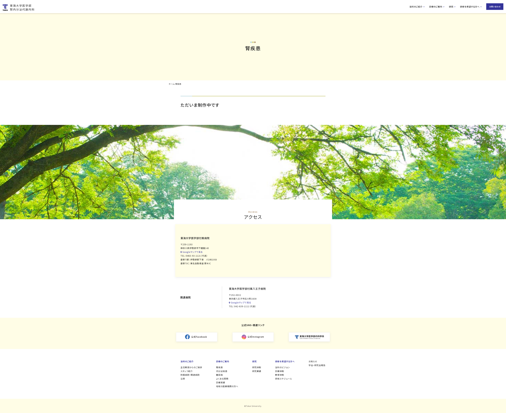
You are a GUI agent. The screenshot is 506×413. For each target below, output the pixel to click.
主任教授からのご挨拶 (191, 367)
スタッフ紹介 (187, 371)
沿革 (183, 378)
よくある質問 (222, 378)
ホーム (171, 84)
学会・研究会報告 (317, 365)
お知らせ (313, 361)
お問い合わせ (495, 6)
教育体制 (279, 374)
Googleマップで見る (193, 251)
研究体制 (256, 367)
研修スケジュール (283, 378)
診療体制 (279, 371)
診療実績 (220, 382)
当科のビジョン (282, 367)
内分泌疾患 (221, 371)
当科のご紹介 (415, 6)
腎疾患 (219, 367)
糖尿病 (219, 374)
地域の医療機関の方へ (227, 386)
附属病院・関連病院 (190, 374)
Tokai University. (254, 406)
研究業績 (256, 371)
